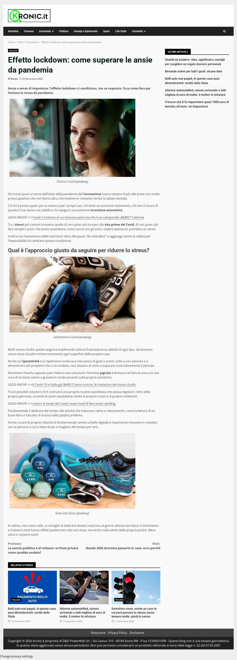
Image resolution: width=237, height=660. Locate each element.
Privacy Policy (117, 633)
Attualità (13, 31)
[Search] (224, 31)
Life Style (120, 31)
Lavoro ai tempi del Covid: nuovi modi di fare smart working (74, 403)
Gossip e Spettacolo (86, 31)
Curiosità (137, 31)
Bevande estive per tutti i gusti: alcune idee (193, 71)
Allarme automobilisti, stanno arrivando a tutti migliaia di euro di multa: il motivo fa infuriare (84, 587)
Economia (45, 31)
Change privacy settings (16, 656)
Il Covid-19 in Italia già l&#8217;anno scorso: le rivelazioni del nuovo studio (84, 385)
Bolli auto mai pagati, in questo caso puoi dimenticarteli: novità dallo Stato (32, 587)
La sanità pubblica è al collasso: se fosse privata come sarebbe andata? (43, 548)
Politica (63, 31)
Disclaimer (137, 633)
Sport (106, 31)
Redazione (98, 633)
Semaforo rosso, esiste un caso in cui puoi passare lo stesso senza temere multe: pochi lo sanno (135, 587)
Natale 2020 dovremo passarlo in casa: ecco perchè (123, 546)
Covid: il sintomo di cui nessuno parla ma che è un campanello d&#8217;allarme (88, 217)
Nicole (14, 78)
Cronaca (29, 31)
